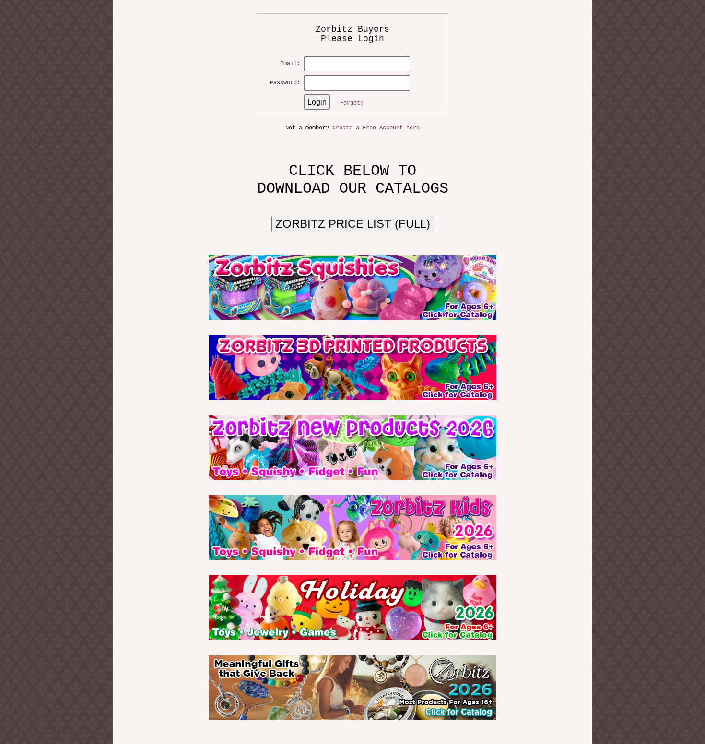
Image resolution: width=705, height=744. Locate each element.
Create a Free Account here (376, 128)
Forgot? (352, 103)
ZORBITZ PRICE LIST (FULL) (352, 223)
